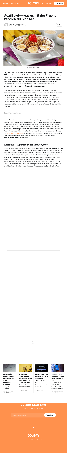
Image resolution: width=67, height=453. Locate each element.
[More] (22, 3)
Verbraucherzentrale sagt (14, 133)
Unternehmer (15, 3)
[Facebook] (33, 428)
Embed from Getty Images (12, 113)
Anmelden (49, 3)
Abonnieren (59, 3)
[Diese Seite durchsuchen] (43, 3)
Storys (6, 12)
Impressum (25, 440)
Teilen (59, 25)
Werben (43, 440)
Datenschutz (34, 440)
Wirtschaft (6, 3)
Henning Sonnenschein (16, 24)
